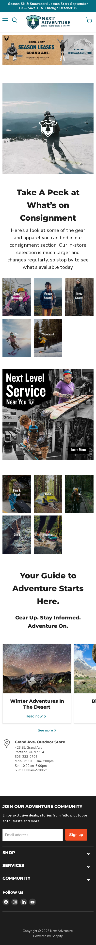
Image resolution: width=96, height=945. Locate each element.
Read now (35, 716)
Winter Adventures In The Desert (37, 704)
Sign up (76, 834)
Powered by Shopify (48, 936)
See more (46, 730)
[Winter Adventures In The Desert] (37, 668)
